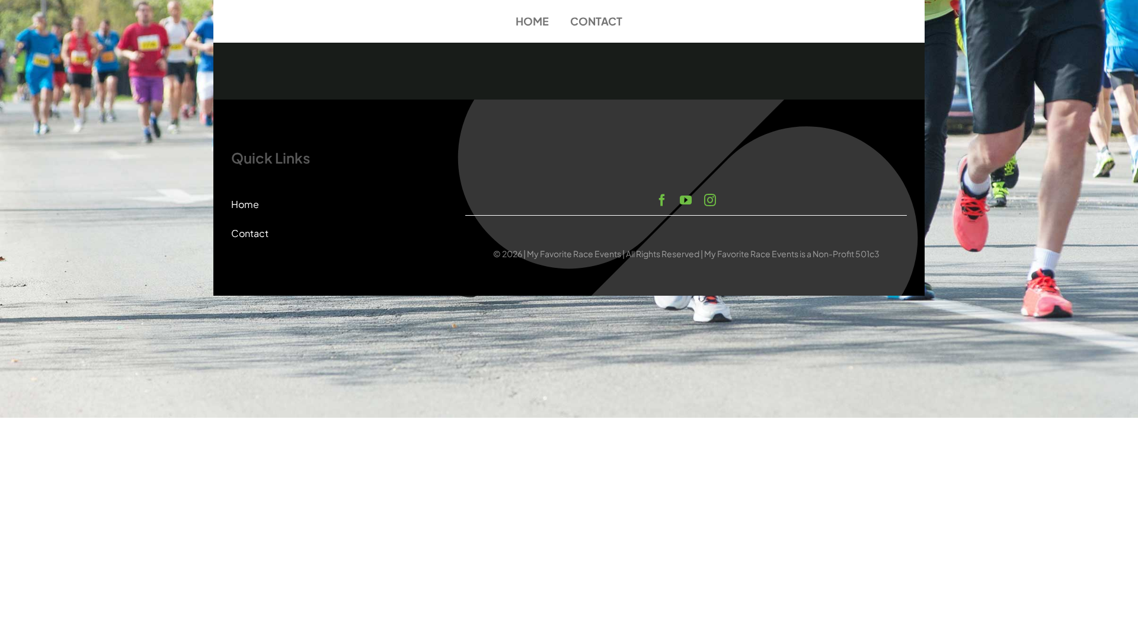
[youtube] (686, 200)
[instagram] (710, 200)
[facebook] (662, 200)
